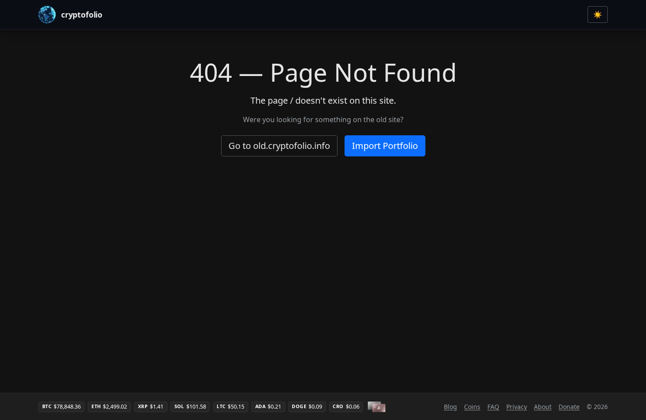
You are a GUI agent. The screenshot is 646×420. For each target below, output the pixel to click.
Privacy (516, 406)
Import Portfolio (385, 146)
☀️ (597, 14)
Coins (472, 406)
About (543, 406)
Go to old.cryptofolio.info (279, 146)
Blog (450, 406)
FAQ (493, 406)
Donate (569, 406)
